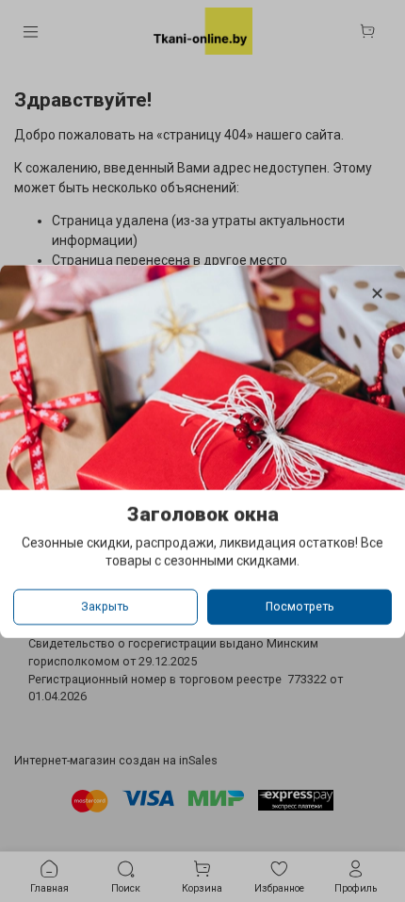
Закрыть (105, 606)
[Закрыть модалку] (377, 294)
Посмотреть (300, 606)
